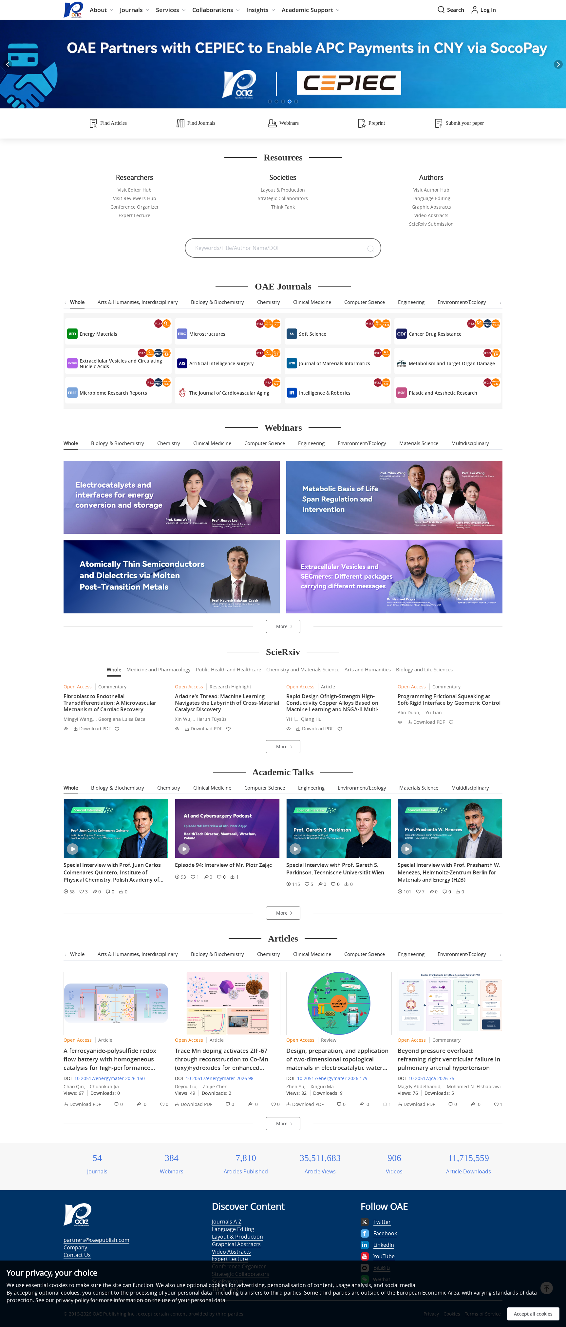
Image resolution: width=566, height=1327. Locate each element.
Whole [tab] (77, 302)
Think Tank (283, 207)
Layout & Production (283, 190)
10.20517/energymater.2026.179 (332, 1078)
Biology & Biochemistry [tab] (217, 302)
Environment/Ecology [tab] (462, 302)
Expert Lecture (134, 215)
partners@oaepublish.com (96, 1239)
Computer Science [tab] (364, 302)
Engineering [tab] (411, 302)
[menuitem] (101, 10)
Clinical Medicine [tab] (312, 302)
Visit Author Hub (431, 190)
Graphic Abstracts (431, 207)
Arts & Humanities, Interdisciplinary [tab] (138, 302)
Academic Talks (283, 772)
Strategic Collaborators (283, 198)
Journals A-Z (226, 1221)
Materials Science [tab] (418, 443)
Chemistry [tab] (268, 302)
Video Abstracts (431, 215)
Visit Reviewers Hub (134, 198)
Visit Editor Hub (135, 190)
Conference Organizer (134, 207)
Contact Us (77, 1255)
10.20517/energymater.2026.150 (109, 1078)
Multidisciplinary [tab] (470, 443)
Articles (283, 938)
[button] (270, 101)
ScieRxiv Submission (431, 224)
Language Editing (431, 198)
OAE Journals (283, 286)
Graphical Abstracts (236, 1244)
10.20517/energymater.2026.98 (220, 1078)
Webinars (283, 427)
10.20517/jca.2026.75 (431, 1078)
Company (75, 1247)
